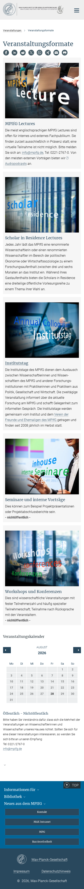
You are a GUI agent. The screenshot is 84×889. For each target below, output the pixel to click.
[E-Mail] (56, 53)
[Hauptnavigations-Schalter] (77, 10)
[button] (42, 765)
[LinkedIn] (14, 53)
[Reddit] (23, 53)
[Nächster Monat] (7, 650)
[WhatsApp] (39, 53)
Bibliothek (13, 797)
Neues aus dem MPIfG (23, 804)
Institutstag (16, 363)
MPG (42, 831)
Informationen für (20, 790)
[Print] (65, 53)
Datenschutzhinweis (56, 871)
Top (75, 785)
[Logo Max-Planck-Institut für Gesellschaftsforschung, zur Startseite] (34, 9)
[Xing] (48, 53)
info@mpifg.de (32, 153)
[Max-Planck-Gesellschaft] (24, 859)
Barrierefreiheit (42, 841)
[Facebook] (6, 53)
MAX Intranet (42, 821)
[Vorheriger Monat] (77, 650)
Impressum (21, 871)
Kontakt (42, 811)
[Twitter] (31, 53)
